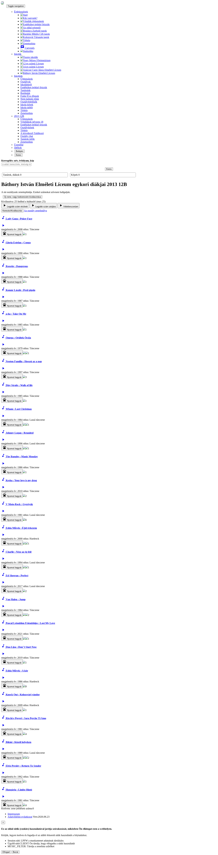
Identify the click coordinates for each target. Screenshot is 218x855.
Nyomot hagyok (12, 233)
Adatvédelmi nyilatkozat (20, 816)
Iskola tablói (26, 107)
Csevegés (27, 48)
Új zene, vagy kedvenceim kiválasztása (22, 197)
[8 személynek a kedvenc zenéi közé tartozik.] (24, 686)
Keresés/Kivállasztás (12, 211)
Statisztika (28, 51)
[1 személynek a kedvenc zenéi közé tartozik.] (24, 234)
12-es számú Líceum (33, 63)
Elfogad (6, 852)
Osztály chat (26, 136)
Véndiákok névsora (31, 121)
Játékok (18, 147)
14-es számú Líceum (33, 66)
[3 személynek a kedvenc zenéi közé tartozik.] (24, 377)
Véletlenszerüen (68, 205)
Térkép (26, 40)
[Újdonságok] (2, 3)
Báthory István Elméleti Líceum (39, 73)
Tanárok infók (27, 139)
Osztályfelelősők (28, 101)
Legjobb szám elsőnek (15, 205)
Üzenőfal (18, 144)
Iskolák (17, 54)
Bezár (15, 852)
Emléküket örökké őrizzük (36, 24)
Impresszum (14, 814)
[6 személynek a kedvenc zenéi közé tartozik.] (24, 520)
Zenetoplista (29, 43)
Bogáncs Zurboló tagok (35, 30)
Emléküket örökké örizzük (33, 124)
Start (25, 15)
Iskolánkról (26, 84)
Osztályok (25, 81)
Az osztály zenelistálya (35, 210)
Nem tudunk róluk (29, 99)
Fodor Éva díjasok (29, 96)
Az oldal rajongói (32, 27)
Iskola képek (26, 104)
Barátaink (25, 93)
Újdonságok (26, 78)
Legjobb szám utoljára (43, 205)
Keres (18, 155)
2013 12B (19, 116)
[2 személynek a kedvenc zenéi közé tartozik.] (24, 424)
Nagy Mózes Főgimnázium (36, 60)
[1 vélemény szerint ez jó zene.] (26, 353)
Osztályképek (27, 127)
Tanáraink (25, 90)
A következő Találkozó (32, 133)
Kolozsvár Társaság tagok (36, 37)
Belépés (19, 151)
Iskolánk (18, 76)
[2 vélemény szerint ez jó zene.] (26, 615)
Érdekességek (21, 11)
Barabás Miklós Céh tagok (36, 34)
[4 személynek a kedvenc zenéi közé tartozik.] (24, 734)
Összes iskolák (30, 57)
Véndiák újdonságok (33, 21)
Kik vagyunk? (30, 18)
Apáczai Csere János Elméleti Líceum (42, 70)
